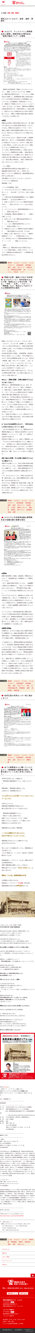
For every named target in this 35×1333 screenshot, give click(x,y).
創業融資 (22, 688)
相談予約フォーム (12, 1293)
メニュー (3, 4)
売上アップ (21, 267)
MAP (12, 1302)
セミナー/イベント (7, 1260)
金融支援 (16, 690)
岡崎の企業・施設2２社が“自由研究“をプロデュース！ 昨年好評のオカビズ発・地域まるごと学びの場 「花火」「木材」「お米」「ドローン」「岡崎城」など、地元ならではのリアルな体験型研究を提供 (17, 282)
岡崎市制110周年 (16, 269)
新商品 (13, 509)
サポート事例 (5, 1257)
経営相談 (28, 265)
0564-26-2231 (13, 1288)
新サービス (20, 509)
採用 (14, 512)
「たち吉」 (20, 883)
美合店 (16, 272)
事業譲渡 (14, 1242)
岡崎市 (17, 13)
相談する (4, 1253)
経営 (9, 13)
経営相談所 (20, 265)
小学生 (13, 507)
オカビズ (17, 263)
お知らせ (4, 1264)
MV (25, 269)
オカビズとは (5, 1249)
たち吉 (10, 1239)
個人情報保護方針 (18, 1329)
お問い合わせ (23, 1293)
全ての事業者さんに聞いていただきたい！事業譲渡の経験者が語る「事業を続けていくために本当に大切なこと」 (17, 770)
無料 (12, 13)
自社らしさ (21, 1244)
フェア (22, 272)
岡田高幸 (27, 1242)
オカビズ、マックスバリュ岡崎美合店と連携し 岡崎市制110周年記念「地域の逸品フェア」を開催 (16, 34)
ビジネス (24, 263)
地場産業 (29, 509)
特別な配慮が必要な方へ (7, 1329)
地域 (9, 512)
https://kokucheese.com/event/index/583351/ (12, 1215)
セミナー (24, 1239)
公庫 (28, 685)
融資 (28, 688)
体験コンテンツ (22, 507)
